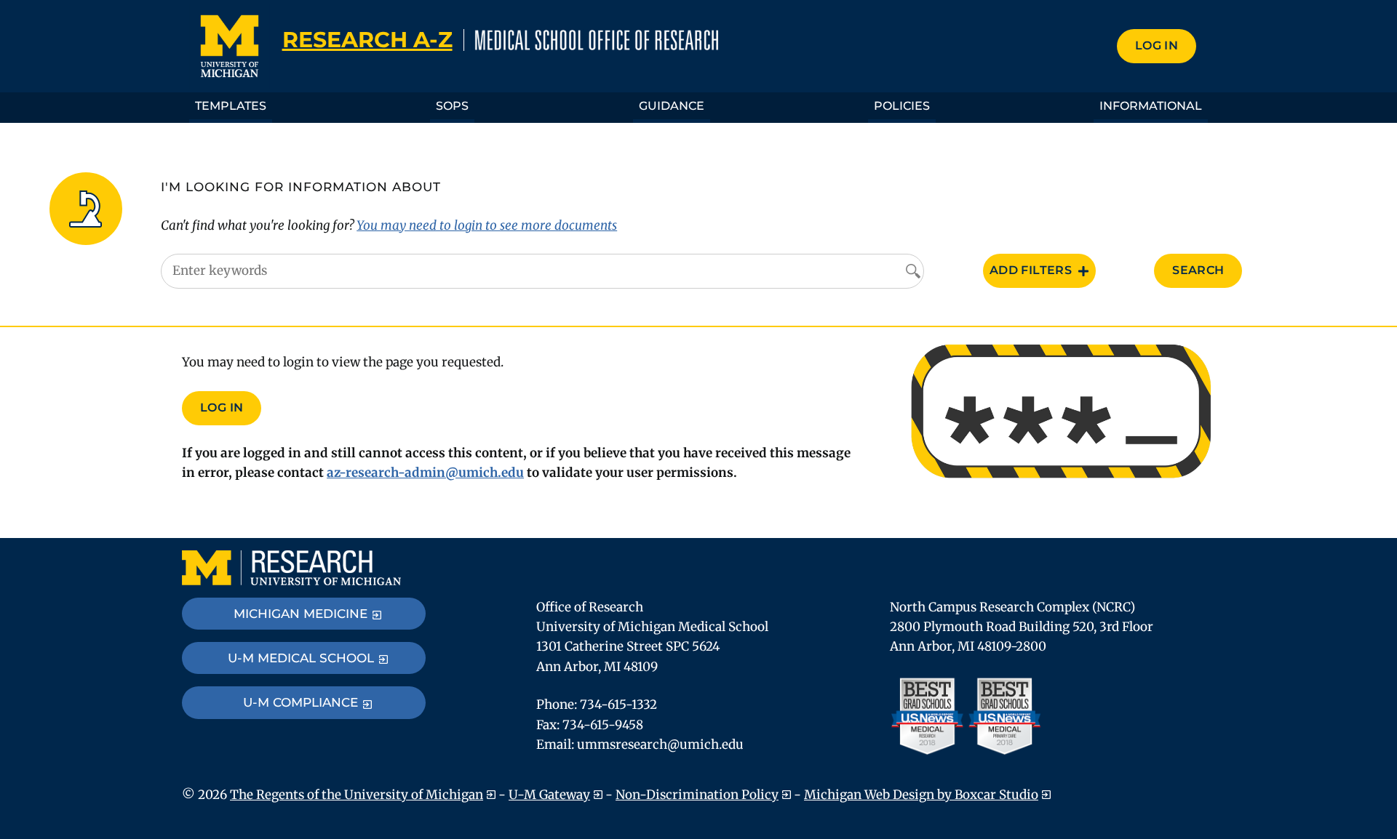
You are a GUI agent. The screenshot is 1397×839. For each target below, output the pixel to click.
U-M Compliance (300, 702)
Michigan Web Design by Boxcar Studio (921, 795)
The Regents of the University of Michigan (356, 795)
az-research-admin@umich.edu (425, 473)
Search (1198, 270)
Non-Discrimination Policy (697, 795)
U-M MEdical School (301, 658)
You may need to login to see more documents (487, 225)
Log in (1156, 45)
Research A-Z (367, 39)
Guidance (671, 106)
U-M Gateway (549, 795)
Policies (902, 106)
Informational (1150, 106)
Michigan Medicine (300, 613)
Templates (230, 106)
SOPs (452, 106)
